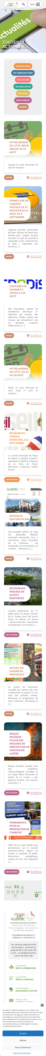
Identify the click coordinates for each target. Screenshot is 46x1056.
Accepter (23, 1033)
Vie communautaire (23, 73)
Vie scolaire (23, 79)
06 (22, 891)
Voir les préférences (23, 1047)
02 (22, 887)
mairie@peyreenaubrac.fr (23, 935)
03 (8, 891)
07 (15, 895)
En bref (23, 107)
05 (17, 891)
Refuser (23, 1040)
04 (13, 891)
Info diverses (23, 100)
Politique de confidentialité (22, 1053)
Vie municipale (23, 66)
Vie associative (23, 86)
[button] (42, 1005)
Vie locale (23, 93)
